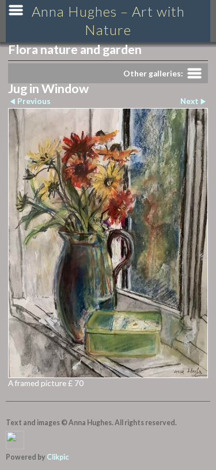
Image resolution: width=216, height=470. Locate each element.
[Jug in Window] (108, 243)
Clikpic (58, 457)
